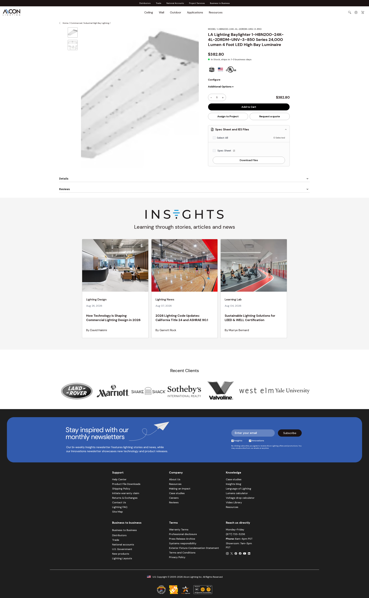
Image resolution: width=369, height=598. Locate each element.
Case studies (177, 493)
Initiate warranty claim (125, 493)
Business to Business (220, 3)
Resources (216, 12)
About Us (174, 479)
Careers (174, 498)
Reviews (64, 189)
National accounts (123, 544)
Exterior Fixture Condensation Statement (194, 548)
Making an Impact (179, 488)
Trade (158, 3)
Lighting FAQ (119, 507)
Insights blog (233, 484)
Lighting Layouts (122, 558)
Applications (195, 12)
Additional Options (219, 86)
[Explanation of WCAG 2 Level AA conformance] (202, 589)
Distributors (145, 3)
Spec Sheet (224, 150)
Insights (238, 440)
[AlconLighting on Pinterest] (236, 553)
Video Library (234, 502)
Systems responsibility (182, 543)
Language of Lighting (238, 488)
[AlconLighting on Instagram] (227, 553)
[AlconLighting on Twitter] (231, 553)
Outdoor (175, 12)
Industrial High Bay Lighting (96, 23)
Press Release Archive (182, 539)
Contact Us (119, 502)
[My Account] (356, 12)
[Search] (350, 12)
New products (120, 553)
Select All (222, 137)
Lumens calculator (237, 493)
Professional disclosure (183, 534)
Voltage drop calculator (240, 498)
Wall (161, 12)
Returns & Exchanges (125, 498)
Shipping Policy (121, 488)
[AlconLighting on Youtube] (244, 553)
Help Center (119, 479)
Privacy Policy (177, 557)
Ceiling (148, 12)
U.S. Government (122, 549)
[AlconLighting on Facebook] (240, 553)
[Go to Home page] (11, 12)
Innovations (258, 440)
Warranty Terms (178, 529)
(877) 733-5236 (235, 534)
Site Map (117, 511)
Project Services (197, 3)
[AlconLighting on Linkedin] (249, 553)
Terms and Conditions (182, 552)
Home (65, 23)
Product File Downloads (126, 484)
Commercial (76, 23)
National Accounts (175, 3)
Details (63, 178)
